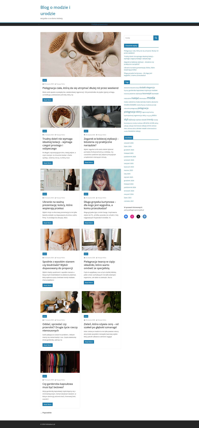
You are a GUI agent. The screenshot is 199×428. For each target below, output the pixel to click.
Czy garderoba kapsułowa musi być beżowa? (57, 385)
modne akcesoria (152, 102)
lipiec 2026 (128, 146)
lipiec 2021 (128, 198)
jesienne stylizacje (135, 94)
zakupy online (146, 126)
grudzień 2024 (129, 181)
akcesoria (127, 88)
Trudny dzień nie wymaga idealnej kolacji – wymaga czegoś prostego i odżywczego (57, 143)
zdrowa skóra (132, 128)
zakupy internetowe (135, 126)
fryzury (126, 90)
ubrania (146, 123)
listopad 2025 (128, 153)
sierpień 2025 (128, 163)
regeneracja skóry (140, 115)
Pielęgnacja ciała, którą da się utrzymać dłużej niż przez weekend (80, 88)
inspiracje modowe (150, 90)
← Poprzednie (46, 413)
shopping (149, 115)
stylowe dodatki (141, 120)
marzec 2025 (128, 170)
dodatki (142, 87)
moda (151, 98)
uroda (152, 123)
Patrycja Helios (60, 84)
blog (44, 80)
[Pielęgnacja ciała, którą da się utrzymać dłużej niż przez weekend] (80, 54)
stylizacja (131, 120)
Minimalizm (143, 98)
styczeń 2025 (128, 177)
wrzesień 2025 (129, 160)
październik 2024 (130, 187)
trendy (150, 119)
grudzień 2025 (129, 150)
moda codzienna (130, 102)
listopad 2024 (128, 184)
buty (137, 88)
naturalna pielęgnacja (130, 108)
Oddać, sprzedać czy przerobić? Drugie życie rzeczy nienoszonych (60, 327)
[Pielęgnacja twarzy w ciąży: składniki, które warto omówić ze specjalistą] (101, 240)
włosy (156, 123)
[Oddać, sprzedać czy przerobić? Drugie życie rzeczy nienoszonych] (60, 302)
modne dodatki (130, 105)
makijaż (135, 98)
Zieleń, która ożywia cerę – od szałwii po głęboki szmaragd (101, 325)
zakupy (126, 126)
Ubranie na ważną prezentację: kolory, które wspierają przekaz (57, 205)
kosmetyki (147, 93)
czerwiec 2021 (129, 201)
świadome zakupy (134, 131)
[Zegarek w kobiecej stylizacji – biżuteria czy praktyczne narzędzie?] (101, 117)
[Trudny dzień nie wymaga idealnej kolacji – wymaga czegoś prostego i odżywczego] (60, 117)
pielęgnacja (143, 108)
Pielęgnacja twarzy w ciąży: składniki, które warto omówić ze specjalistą (99, 265)
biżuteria (133, 88)
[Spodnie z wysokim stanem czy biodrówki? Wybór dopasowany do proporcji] (60, 240)
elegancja (150, 87)
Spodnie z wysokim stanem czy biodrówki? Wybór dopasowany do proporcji (58, 265)
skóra (154, 115)
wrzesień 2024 (129, 191)
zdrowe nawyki (141, 128)
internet (126, 94)
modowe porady (151, 105)
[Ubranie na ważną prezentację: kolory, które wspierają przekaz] (60, 180)
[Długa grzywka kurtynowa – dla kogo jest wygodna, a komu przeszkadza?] (101, 180)
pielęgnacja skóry (133, 111)
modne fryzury (141, 105)
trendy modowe (138, 123)
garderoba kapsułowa (136, 90)
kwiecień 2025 (129, 167)
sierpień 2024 (128, 194)
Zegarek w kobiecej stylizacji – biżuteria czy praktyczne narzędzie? (101, 142)
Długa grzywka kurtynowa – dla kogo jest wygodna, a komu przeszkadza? (100, 205)
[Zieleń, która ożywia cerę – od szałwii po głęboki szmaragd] (101, 302)
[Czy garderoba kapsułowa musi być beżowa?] (60, 362)
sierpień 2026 (128, 143)
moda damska (141, 102)
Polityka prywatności (100, 24)
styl (126, 119)
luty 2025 (127, 174)
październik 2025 (130, 157)
